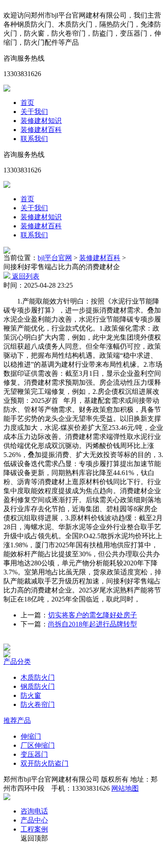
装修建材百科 (41, 129)
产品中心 (34, 820)
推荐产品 (17, 720)
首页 (27, 102)
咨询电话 (34, 811)
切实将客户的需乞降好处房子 (92, 615)
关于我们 (34, 111)
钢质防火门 (38, 686)
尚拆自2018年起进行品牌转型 (92, 624)
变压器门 (34, 754)
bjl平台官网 (55, 257)
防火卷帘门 (38, 704)
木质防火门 (38, 677)
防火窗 (31, 695)
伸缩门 (31, 736)
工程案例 (34, 829)
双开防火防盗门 (45, 763)
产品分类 (17, 661)
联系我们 (34, 138)
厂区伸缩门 (38, 745)
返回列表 (24, 276)
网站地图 (125, 788)
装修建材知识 (41, 120)
